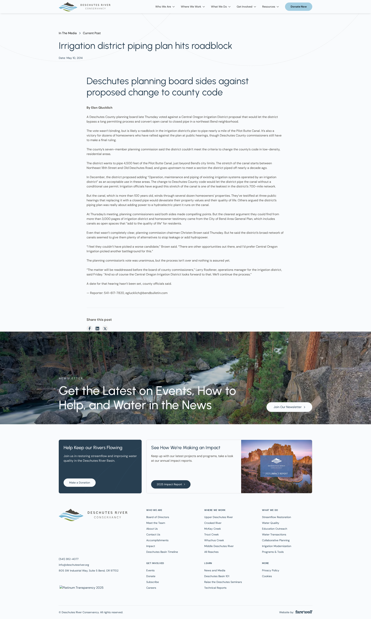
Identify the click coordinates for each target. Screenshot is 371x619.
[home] (85, 6)
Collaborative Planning (276, 540)
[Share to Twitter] (105, 328)
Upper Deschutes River (218, 517)
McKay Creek (212, 528)
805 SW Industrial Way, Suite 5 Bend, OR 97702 (88, 570)
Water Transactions (274, 534)
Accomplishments (157, 540)
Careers (151, 587)
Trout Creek (211, 534)
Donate (150, 576)
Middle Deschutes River (219, 546)
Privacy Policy (270, 570)
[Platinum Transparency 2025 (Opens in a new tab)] (81, 587)
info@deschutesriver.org (74, 564)
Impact (150, 546)
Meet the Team (155, 523)
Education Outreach (274, 528)
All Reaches (211, 552)
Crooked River (212, 523)
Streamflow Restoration (276, 517)
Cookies (267, 576)
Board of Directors (157, 517)
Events (150, 570)
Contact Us (153, 534)
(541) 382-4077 (68, 559)
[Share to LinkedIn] (97, 328)
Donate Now (299, 6)
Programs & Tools (273, 552)
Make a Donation (79, 482)
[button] (165, 6)
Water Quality (270, 523)
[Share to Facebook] (90, 328)
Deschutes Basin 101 (216, 576)
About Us (152, 528)
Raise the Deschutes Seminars (223, 582)
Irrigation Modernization (276, 546)
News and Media (214, 570)
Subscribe (152, 582)
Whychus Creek (214, 540)
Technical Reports (215, 587)
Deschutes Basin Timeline (162, 552)
